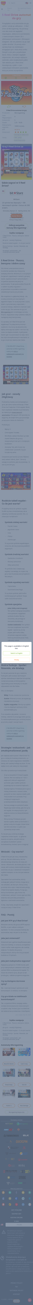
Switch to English (16, 653)
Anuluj (16, 660)
